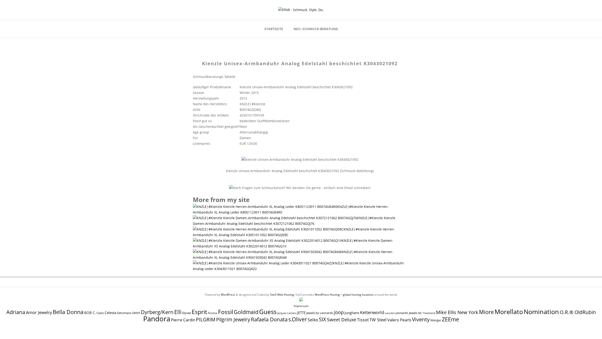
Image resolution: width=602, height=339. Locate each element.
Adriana (15, 311)
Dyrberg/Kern (157, 312)
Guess (268, 311)
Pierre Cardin (183, 320)
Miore (486, 312)
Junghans (352, 312)
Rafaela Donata (269, 319)
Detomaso (124, 313)
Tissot (363, 320)
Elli (178, 312)
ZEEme (450, 319)
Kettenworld (372, 312)
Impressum (301, 306)
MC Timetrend (426, 313)
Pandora (156, 318)
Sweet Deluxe (341, 319)
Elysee (186, 313)
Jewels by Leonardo (319, 313)
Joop (339, 312)
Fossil (225, 312)
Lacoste (389, 313)
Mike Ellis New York (457, 312)
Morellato (509, 311)
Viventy (421, 319)
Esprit (199, 312)
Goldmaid (246, 312)
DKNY (136, 313)
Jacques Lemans (287, 313)
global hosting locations (358, 295)
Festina (212, 313)
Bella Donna (68, 312)
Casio (100, 313)
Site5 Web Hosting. (282, 295)
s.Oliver (297, 319)
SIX (322, 319)
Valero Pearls (399, 320)
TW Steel (378, 320)
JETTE (301, 312)
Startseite (273, 29)
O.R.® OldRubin (578, 312)
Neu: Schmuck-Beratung (315, 29)
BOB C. (90, 312)
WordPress (228, 295)
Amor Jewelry (39, 312)
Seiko (313, 320)
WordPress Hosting (327, 295)
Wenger (435, 320)
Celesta (110, 312)
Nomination (541, 311)
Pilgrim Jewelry (233, 319)
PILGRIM (205, 319)
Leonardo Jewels (406, 313)
